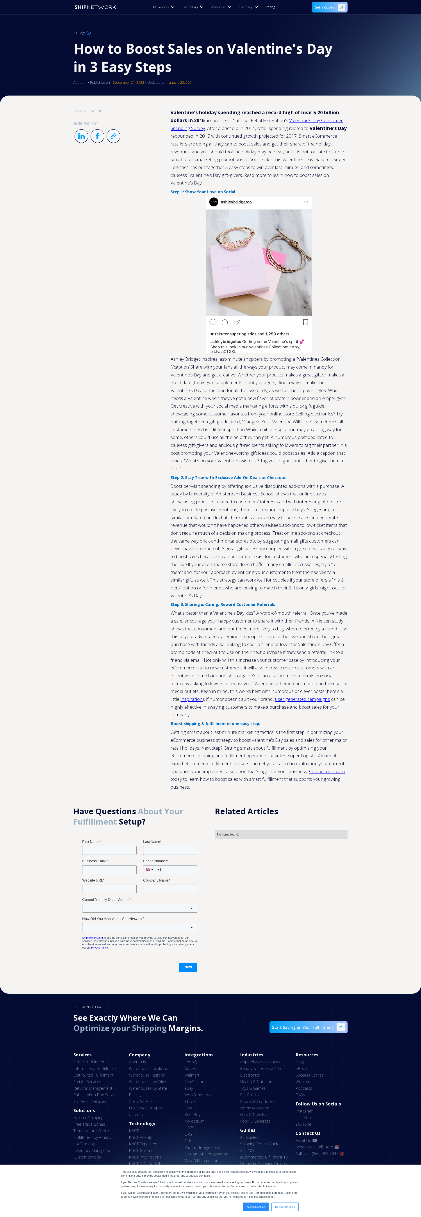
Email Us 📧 (306, 1140)
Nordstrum (194, 1121)
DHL (188, 1140)
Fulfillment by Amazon (93, 1137)
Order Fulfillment (88, 1061)
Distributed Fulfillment (93, 1075)
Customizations (87, 1157)
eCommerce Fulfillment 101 (265, 1157)
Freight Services (87, 1081)
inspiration (191, 699)
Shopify (190, 1061)
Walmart (191, 1075)
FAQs (300, 1094)
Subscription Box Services (96, 1094)
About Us (137, 1061)
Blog (300, 1061)
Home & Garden (254, 1108)
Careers (136, 1114)
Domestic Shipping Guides (263, 1163)
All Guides (249, 1137)
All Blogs (79, 33)
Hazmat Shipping (88, 1117)
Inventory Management (94, 1150)
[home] (95, 7)
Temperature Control (92, 1130)
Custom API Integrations (206, 1154)
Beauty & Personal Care (261, 1068)
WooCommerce (198, 1094)
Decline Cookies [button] (285, 1207)
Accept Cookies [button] (255, 1207)
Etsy (188, 1108)
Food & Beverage (255, 1121)
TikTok (189, 1101)
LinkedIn (303, 1117)
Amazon (191, 1068)
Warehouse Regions (147, 1075)
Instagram (304, 1111)
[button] (164, 7)
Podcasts (304, 1088)
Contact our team (327, 771)
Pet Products (252, 1094)
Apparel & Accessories (260, 1061)
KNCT (134, 1130)
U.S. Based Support (146, 1108)
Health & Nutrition (256, 1081)
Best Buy (192, 1114)
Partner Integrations (202, 1147)
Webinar (303, 1081)
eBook (301, 1068)
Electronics (250, 1075)
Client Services (142, 1101)
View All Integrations (202, 1160)
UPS (188, 1134)
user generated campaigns (302, 699)
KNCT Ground (141, 1150)
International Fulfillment (94, 1068)
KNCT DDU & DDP (145, 1163)
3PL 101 (247, 1150)
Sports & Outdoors (257, 1101)
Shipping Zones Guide (259, 1143)
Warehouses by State (148, 1088)
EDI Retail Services (89, 1101)
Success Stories (310, 1075)
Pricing (270, 7)
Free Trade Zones (89, 1124)
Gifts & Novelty (253, 1114)
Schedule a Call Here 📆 (317, 1147)
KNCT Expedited (143, 1143)
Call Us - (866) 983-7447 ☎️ (320, 1153)
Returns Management (92, 1088)
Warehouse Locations (148, 1068)
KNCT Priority (140, 1137)
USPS (189, 1127)
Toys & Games (253, 1088)
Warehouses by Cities (148, 1081)
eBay (188, 1088)
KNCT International (145, 1157)
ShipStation (194, 1081)
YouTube (303, 1124)
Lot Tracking (84, 1143)
